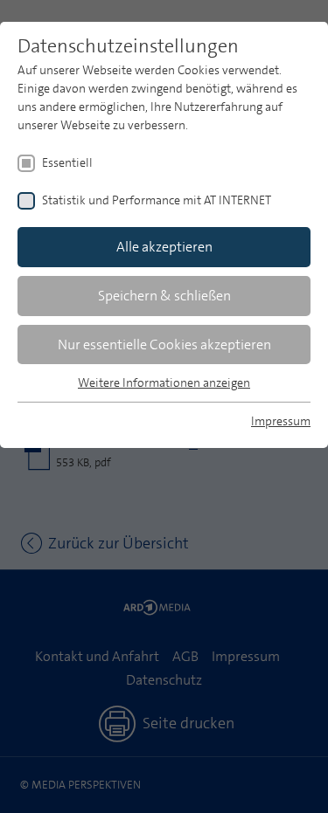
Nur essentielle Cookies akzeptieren (164, 344)
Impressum (281, 421)
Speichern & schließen (164, 295)
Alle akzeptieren (164, 247)
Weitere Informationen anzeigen (164, 382)
